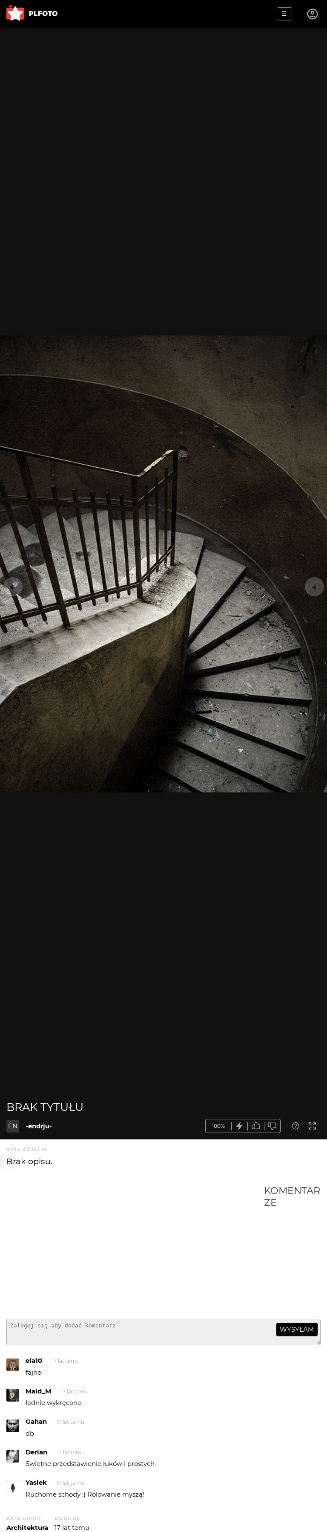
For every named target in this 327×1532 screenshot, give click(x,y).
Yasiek (36, 1482)
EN (12, 1126)
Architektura (27, 1527)
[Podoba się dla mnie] (255, 1126)
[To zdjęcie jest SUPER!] (239, 1126)
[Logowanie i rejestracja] (313, 14)
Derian (36, 1452)
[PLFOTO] (32, 14)
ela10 (34, 1360)
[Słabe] (272, 1126)
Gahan (36, 1421)
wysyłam (297, 1329)
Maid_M (38, 1391)
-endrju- (39, 1126)
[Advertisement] (135, 1248)
